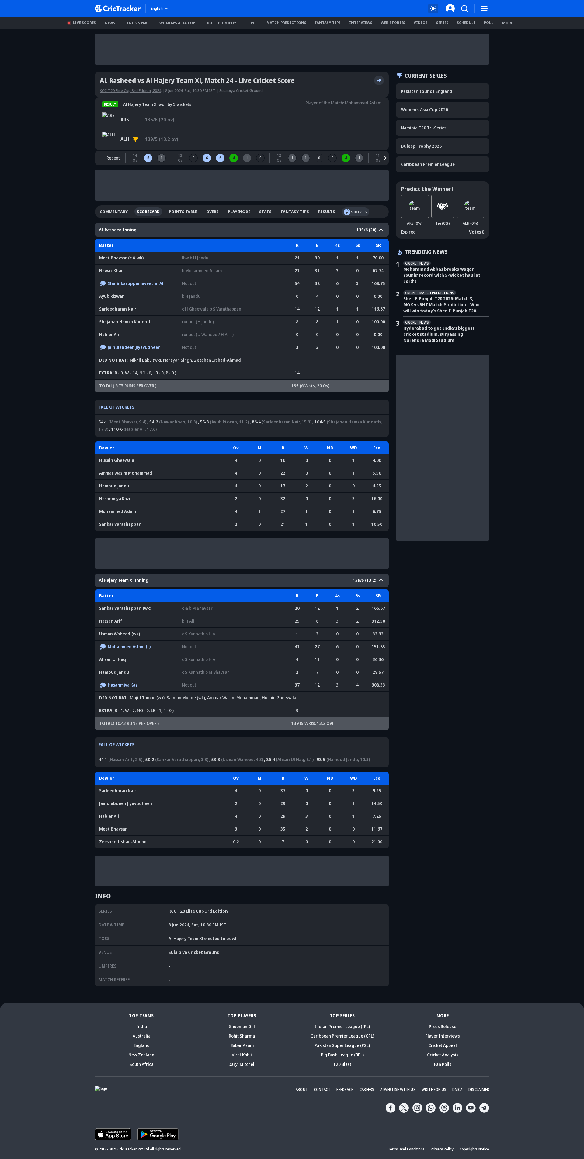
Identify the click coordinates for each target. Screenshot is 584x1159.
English (157, 8)
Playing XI (239, 211)
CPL (251, 23)
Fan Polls (442, 1064)
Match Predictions (286, 22)
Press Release (442, 1026)
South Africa (142, 1064)
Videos (421, 22)
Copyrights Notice (474, 1149)
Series (442, 22)
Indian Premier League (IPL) (342, 1026)
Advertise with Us (397, 1089)
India (141, 1026)
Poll (488, 22)
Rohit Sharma (242, 1036)
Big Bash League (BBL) (342, 1055)
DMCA (457, 1089)
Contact (322, 1089)
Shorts (359, 212)
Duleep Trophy (221, 23)
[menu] (484, 8)
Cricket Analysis (442, 1055)
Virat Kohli (242, 1055)
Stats (265, 211)
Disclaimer (478, 1089)
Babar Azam (242, 1045)
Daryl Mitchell (241, 1064)
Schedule (466, 22)
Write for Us (434, 1089)
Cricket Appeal (442, 1045)
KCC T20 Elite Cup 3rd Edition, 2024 (130, 90)
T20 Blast (342, 1064)
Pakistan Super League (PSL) (342, 1045)
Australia (142, 1036)
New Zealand (141, 1055)
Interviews (360, 22)
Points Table (183, 211)
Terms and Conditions (406, 1149)
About (302, 1089)
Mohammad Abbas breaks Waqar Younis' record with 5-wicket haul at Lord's (441, 275)
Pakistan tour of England (426, 91)
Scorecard (148, 211)
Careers (367, 1089)
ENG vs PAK (137, 23)
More (507, 23)
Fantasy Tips (328, 22)
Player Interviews (442, 1036)
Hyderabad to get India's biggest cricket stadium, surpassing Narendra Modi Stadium (438, 334)
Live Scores (84, 22)
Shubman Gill (242, 1026)
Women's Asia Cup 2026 (424, 109)
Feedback (344, 1089)
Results (326, 211)
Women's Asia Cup (177, 23)
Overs (212, 211)
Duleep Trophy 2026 (421, 146)
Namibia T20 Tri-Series (423, 128)
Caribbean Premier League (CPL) (342, 1036)
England (142, 1045)
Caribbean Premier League (428, 164)
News (110, 23)
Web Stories (393, 22)
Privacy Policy (442, 1149)
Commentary (114, 211)
